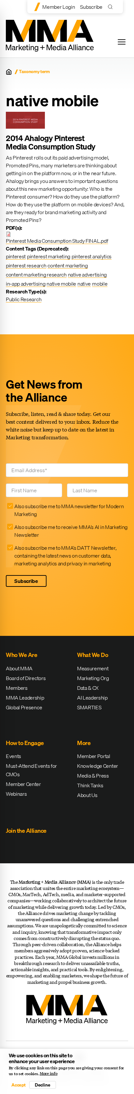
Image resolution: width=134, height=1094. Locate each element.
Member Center (23, 784)
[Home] (9, 72)
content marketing (67, 265)
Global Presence (24, 707)
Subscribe (91, 7)
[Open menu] (121, 41)
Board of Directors (26, 678)
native (84, 283)
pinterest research (26, 265)
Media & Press (93, 775)
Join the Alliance (26, 830)
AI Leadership (92, 697)
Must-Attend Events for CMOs (31, 770)
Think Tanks (90, 785)
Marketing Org (93, 678)
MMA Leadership (25, 697)
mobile (99, 283)
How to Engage (25, 743)
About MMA (19, 668)
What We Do (92, 655)
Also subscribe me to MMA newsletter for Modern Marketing (69, 510)
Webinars (16, 794)
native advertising (87, 274)
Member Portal (93, 756)
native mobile (61, 283)
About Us (87, 795)
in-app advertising (25, 283)
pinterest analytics (92, 256)
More (83, 743)
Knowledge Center (97, 766)
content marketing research (36, 274)
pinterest (16, 256)
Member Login (58, 7)
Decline (42, 1084)
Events (13, 756)
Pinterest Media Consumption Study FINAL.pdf (57, 241)
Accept (18, 1085)
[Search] (112, 7)
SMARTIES (89, 707)
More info (49, 1073)
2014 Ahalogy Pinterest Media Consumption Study (51, 142)
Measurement (92, 668)
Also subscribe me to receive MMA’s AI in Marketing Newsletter (70, 531)
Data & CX (88, 688)
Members (17, 688)
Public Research (23, 299)
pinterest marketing (48, 256)
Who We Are (21, 655)
